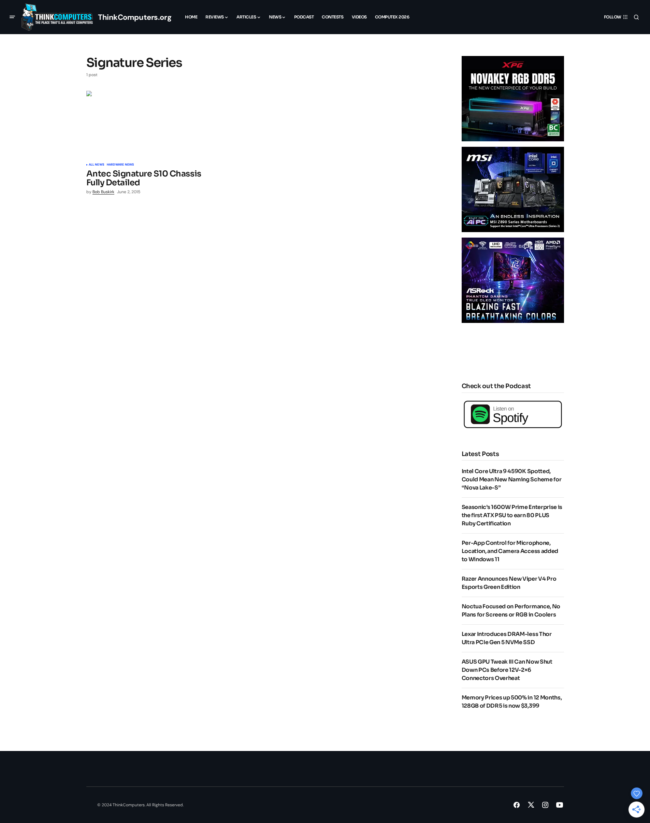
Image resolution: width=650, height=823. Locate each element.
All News (96, 165)
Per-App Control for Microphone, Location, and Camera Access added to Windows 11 (510, 551)
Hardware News (120, 165)
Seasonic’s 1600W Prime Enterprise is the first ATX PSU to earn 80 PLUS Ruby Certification (512, 515)
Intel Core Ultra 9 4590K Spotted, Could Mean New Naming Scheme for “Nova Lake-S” (512, 479)
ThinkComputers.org (134, 17)
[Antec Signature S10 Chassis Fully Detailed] (145, 124)
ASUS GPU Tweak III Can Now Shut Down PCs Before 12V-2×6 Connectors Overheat (507, 670)
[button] (12, 17)
